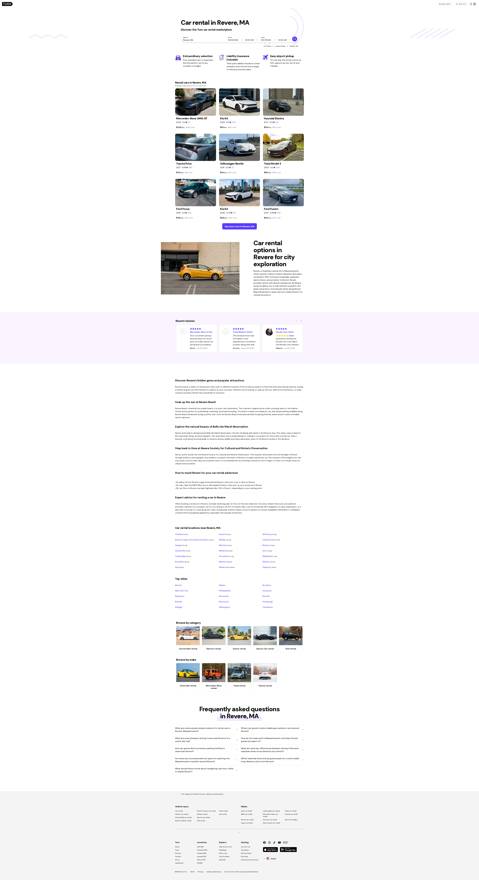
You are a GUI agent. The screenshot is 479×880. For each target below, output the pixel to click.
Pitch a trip (223, 853)
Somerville (182, 551)
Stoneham (226, 556)
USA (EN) (200, 847)
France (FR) (201, 860)
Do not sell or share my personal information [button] (241, 872)
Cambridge (183, 556)
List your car (245, 847)
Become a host (445, 4)
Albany (222, 585)
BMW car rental (246, 814)
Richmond (224, 601)
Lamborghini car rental (271, 811)
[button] (473, 4)
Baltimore (179, 596)
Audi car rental (246, 811)
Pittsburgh (268, 601)
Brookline (182, 562)
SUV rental (201, 821)
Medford (226, 551)
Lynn (267, 551)
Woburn (269, 562)
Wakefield (270, 556)
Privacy (200, 872)
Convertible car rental (183, 817)
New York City (181, 590)
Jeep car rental (247, 823)
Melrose (225, 545)
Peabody (269, 567)
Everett (225, 534)
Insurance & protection (249, 860)
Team (177, 850)
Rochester (224, 596)
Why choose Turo (225, 847)
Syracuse (267, 590)
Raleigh (178, 607)
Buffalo (178, 601)
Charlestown (271, 540)
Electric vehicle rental (183, 821)
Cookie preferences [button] (214, 872)
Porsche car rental (270, 820)
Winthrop (270, 534)
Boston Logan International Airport (194, 540)
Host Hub (244, 856)
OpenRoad (179, 863)
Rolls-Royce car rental (271, 823)
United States (280, 46)
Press (177, 860)
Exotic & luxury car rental (206, 811)
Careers (178, 856)
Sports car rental (203, 817)
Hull (179, 567)
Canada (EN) (201, 853)
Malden (225, 540)
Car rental (267, 46)
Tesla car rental (291, 811)
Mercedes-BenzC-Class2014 (202, 332)
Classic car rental (181, 814)
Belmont (225, 562)
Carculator (245, 850)
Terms (192, 872)
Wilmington (224, 607)
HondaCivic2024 (285, 332)
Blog (285, 842)
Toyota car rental (291, 814)
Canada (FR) (201, 856)
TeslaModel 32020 (242, 332)
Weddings (223, 850)
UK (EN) (200, 863)
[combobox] (204, 39)
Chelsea (181, 534)
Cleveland (267, 607)
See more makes (291, 820)
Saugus (181, 545)
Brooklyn (267, 585)
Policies (178, 853)
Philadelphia (225, 590)
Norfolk (266, 596)
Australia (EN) (202, 850)
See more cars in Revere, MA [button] (239, 226)
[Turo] (7, 4)
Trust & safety (224, 856)
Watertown (227, 567)
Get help (222, 860)
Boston (268, 545)
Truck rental (223, 811)
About (177, 847)
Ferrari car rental (247, 820)
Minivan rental (202, 814)
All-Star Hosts (246, 853)
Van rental (223, 814)
